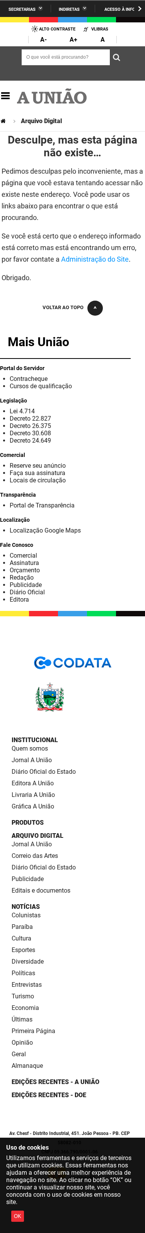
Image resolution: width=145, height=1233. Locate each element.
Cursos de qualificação (41, 386)
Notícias (26, 906)
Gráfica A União (33, 806)
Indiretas (69, 9)
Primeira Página (33, 1031)
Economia (25, 1007)
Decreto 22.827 (30, 418)
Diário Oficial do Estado (44, 771)
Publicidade (26, 585)
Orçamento (25, 570)
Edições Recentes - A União (55, 1082)
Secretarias (22, 9)
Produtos (28, 822)
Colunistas (26, 915)
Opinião (22, 1042)
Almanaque (27, 1065)
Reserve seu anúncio (38, 465)
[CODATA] (72, 665)
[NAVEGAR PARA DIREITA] (140, 8)
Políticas (23, 973)
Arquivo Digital (37, 835)
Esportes (23, 950)
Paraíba (22, 926)
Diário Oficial (27, 592)
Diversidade (28, 961)
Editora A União (33, 783)
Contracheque (29, 378)
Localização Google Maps (45, 530)
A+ (73, 39)
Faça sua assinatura (37, 473)
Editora (19, 599)
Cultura (21, 938)
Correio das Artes (35, 855)
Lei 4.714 (22, 411)
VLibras (99, 29)
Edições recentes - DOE (49, 1095)
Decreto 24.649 (30, 440)
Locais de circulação (38, 480)
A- (43, 39)
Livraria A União (33, 794)
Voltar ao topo (63, 307)
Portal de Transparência (42, 505)
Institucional (35, 740)
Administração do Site (95, 259)
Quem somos (30, 748)
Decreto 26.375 (30, 426)
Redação (22, 577)
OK (17, 1216)
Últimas (22, 1019)
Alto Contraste (57, 29)
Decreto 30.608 (30, 433)
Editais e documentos (41, 890)
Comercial (23, 555)
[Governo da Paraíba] (72, 710)
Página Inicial (4, 121)
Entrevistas (27, 984)
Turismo (23, 996)
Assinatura (24, 563)
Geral (19, 1054)
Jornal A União (32, 760)
